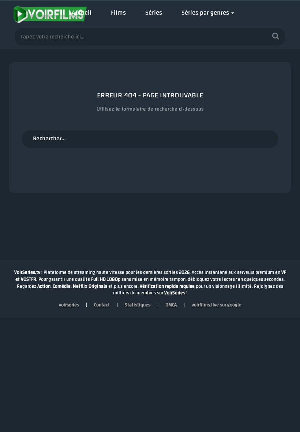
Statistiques (137, 305)
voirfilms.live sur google (216, 305)
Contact (102, 305)
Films (118, 12)
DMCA (171, 305)
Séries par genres (205, 12)
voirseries (69, 305)
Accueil (81, 12)
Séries (153, 12)
